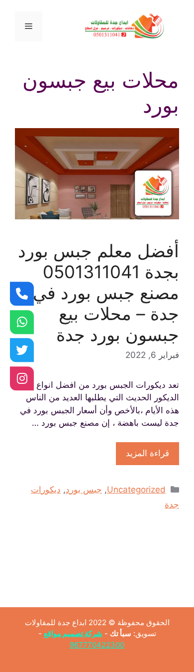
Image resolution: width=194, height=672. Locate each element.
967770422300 (97, 645)
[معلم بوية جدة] (22, 322)
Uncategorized (136, 490)
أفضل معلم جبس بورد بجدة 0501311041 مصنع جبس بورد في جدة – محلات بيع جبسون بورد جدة (98, 292)
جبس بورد (84, 490)
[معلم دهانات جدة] (22, 294)
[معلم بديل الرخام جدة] (22, 378)
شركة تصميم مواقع (73, 633)
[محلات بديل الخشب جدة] (22, 350)
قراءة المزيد (147, 453)
